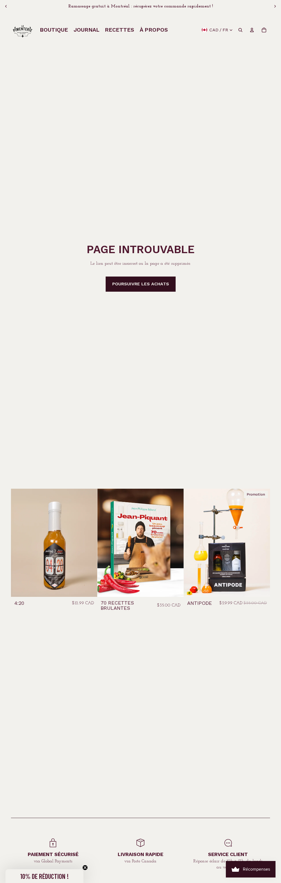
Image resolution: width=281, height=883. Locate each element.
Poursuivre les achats (140, 283)
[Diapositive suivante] (275, 6)
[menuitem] (54, 30)
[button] (44, 876)
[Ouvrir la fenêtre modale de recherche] (240, 30)
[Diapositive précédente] (6, 6)
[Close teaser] (85, 867)
